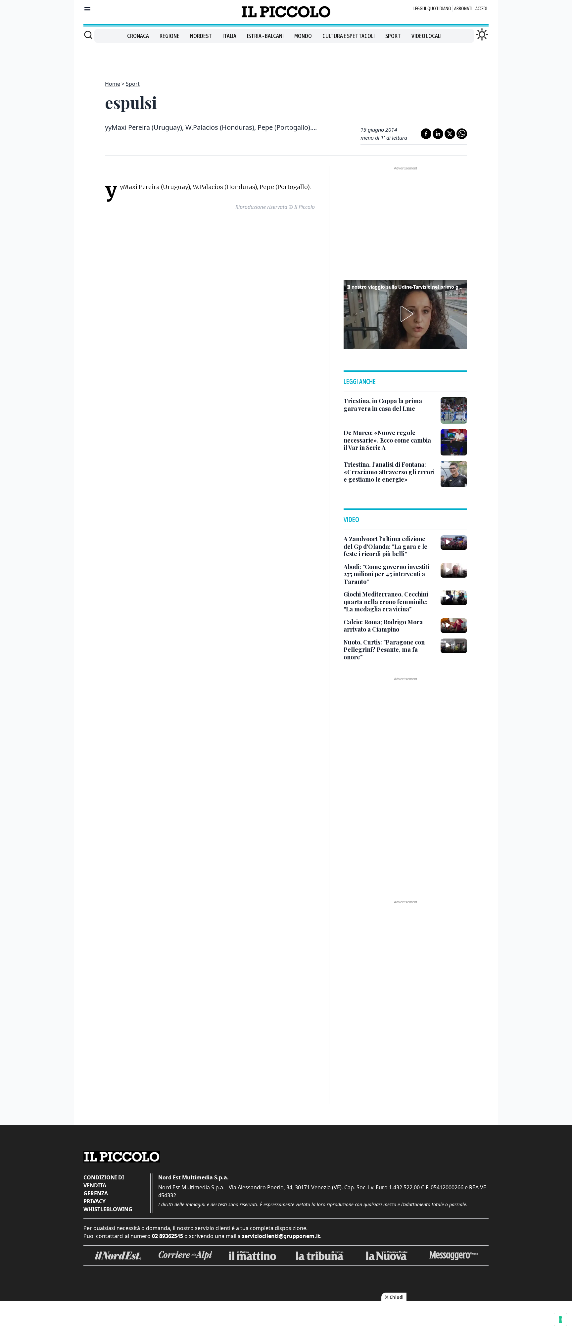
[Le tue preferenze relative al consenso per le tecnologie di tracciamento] (560, 1319)
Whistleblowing (107, 1209)
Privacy (94, 1201)
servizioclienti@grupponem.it (281, 1236)
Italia (229, 35)
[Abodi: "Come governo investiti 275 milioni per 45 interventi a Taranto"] (454, 570)
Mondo (303, 35)
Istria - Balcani (265, 35)
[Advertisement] (286, 57)
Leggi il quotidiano (432, 8)
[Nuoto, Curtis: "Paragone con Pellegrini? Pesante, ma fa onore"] (454, 646)
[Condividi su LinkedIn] (438, 133)
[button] (405, 314)
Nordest (201, 35)
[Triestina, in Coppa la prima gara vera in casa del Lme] (454, 410)
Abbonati (463, 8)
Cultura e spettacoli (348, 35)
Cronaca (138, 35)
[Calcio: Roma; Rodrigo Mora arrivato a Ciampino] (454, 625)
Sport (393, 35)
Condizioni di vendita (103, 1181)
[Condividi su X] (450, 133)
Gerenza (95, 1193)
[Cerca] (88, 35)
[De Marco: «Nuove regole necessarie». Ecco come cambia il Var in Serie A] (454, 442)
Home (112, 83)
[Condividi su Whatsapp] (461, 133)
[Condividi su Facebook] (426, 133)
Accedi (481, 8)
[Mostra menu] (87, 9)
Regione (169, 35)
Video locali (426, 35)
